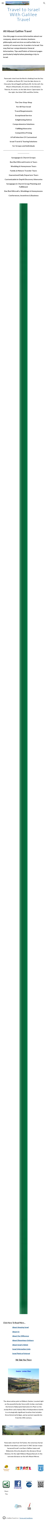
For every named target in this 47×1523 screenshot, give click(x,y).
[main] (23, 14)
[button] (2, 3)
